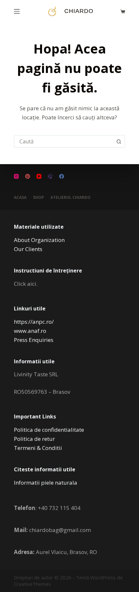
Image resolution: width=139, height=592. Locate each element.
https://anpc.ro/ (34, 321)
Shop (38, 197)
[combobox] (64, 141)
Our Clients (28, 249)
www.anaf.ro (30, 330)
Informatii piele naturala (45, 482)
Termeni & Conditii (38, 448)
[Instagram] (16, 176)
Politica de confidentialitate (49, 429)
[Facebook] (61, 176)
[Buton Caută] (118, 141)
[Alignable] (50, 176)
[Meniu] (17, 11)
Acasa (20, 197)
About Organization (39, 240)
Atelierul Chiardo (70, 197)
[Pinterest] (27, 176)
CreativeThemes (32, 584)
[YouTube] (39, 176)
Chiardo (78, 11)
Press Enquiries (33, 340)
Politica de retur (34, 438)
